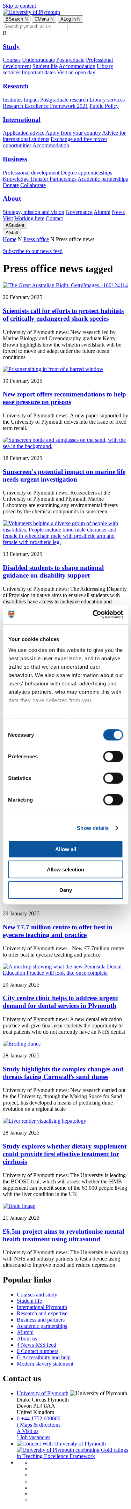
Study (11, 46)
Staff (12, 232)
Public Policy (104, 106)
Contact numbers (37, 1351)
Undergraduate (38, 60)
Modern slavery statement (45, 1364)
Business (15, 159)
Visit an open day (76, 72)
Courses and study (37, 1295)
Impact (31, 100)
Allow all (65, 849)
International (22, 119)
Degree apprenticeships (86, 173)
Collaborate (33, 185)
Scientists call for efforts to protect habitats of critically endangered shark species (63, 314)
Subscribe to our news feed (33, 251)
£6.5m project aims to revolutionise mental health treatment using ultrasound (63, 1235)
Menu (44, 19)
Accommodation (77, 66)
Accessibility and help (44, 1357)
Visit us (27, 1431)
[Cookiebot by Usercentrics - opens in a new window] (93, 614)
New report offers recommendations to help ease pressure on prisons (64, 398)
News (118, 212)
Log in (70, 19)
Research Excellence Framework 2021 (45, 106)
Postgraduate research (64, 100)
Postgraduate (70, 60)
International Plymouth (42, 1307)
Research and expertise (42, 1313)
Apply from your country (73, 133)
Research (16, 86)
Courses (12, 60)
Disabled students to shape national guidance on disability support (53, 571)
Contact (54, 218)
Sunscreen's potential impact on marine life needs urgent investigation (64, 475)
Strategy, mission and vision (33, 212)
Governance (79, 212)
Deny (65, 890)
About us (27, 1338)
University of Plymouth (42, 1393)
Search (17, 19)
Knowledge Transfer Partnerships (40, 179)
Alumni (102, 212)
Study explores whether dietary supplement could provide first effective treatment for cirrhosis (64, 1154)
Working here (29, 218)
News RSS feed (36, 1345)
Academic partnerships (103, 179)
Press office (36, 239)
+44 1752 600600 (38, 1418)
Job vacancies (33, 1437)
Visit (8, 218)
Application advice (23, 133)
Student (15, 225)
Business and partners (41, 1320)
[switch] (113, 756)
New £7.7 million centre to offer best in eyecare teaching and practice (57, 930)
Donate (11, 185)
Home (9, 239)
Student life (45, 66)
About (12, 198)
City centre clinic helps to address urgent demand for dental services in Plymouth (60, 1001)
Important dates (39, 72)
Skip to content (19, 6)
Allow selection (65, 869)
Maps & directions (38, 1425)
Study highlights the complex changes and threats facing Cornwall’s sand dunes (63, 1072)
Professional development (31, 173)
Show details (93, 828)
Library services (107, 100)
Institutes (12, 100)
